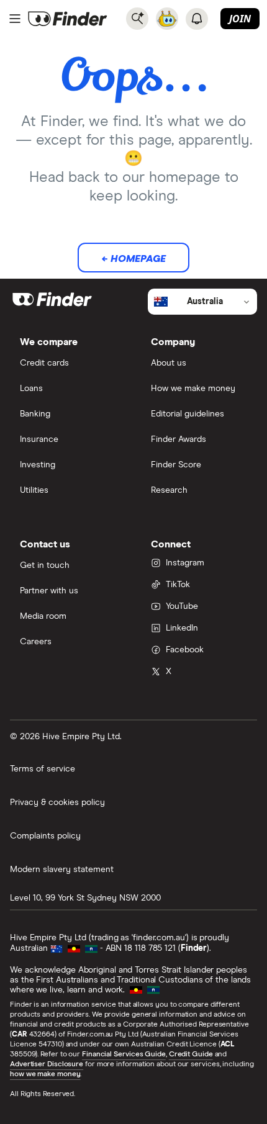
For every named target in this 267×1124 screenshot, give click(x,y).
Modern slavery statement (62, 869)
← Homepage (133, 259)
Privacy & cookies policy (57, 802)
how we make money (45, 1074)
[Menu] (14, 18)
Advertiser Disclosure (46, 1064)
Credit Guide (191, 1054)
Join (240, 18)
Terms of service (42, 769)
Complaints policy (45, 836)
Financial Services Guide (124, 1054)
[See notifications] (197, 18)
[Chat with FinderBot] (167, 18)
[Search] (137, 18)
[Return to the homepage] (67, 18)
